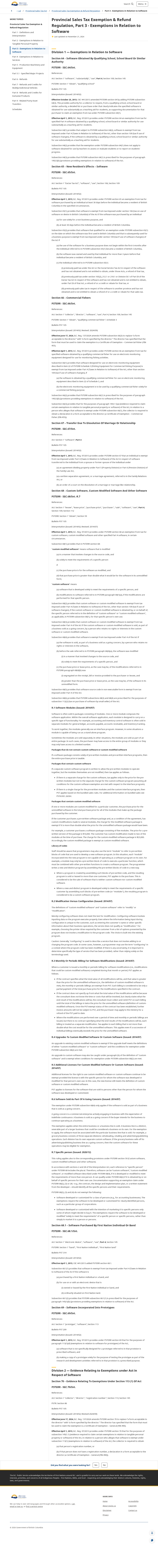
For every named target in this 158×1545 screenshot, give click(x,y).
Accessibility (133, 1501)
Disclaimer (107, 1510)
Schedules (17, 109)
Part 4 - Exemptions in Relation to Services (27, 58)
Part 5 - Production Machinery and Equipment (28, 66)
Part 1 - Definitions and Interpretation (23, 34)
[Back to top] (152, 1533)
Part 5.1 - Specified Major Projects (28, 73)
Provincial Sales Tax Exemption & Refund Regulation (76, 10)
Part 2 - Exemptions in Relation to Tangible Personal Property (27, 42)
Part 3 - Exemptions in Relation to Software (28, 50)
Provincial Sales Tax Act (36, 10)
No (104, 1465)
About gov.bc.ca (109, 1506)
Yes (95, 1465)
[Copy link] (152, 1540)
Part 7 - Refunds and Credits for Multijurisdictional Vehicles (27, 86)
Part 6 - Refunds (19, 79)
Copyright (132, 1506)
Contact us (132, 1510)
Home (105, 1501)
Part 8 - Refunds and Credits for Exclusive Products (27, 94)
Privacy (106, 1515)
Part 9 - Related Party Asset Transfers (25, 102)
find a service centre (34, 1506)
